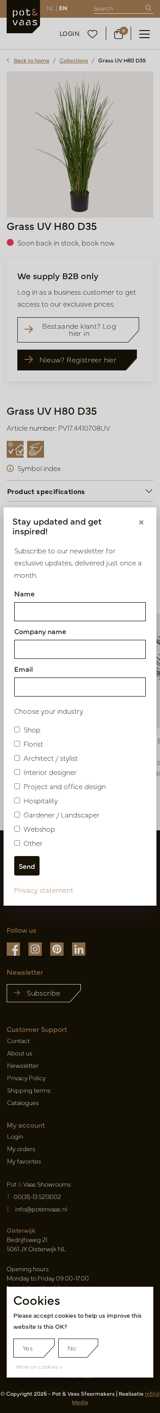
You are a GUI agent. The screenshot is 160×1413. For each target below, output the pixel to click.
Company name (40, 631)
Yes (28, 1347)
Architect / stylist (51, 758)
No (72, 1347)
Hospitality (41, 800)
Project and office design (65, 786)
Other (33, 843)
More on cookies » (39, 1366)
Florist (33, 743)
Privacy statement (43, 890)
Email (23, 668)
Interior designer (50, 772)
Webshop (39, 828)
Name (24, 593)
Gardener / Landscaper (62, 814)
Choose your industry (48, 711)
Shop (32, 729)
